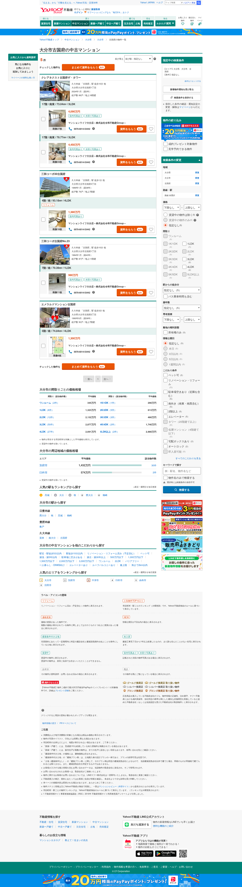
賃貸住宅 (45, 23)
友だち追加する (140, 824)
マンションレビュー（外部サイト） (115, 786)
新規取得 (95, 9)
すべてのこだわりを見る (188, 458)
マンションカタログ (50, 840)
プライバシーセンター (86, 866)
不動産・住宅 (46, 821)
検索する (184, 490)
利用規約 (106, 866)
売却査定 (148, 23)
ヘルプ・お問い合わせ (181, 866)
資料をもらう (131, 129)
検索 (199, 3)
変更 (197, 172)
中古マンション (80, 23)
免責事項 (144, 866)
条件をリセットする (193, 81)
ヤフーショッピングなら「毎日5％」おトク (108, 12)
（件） (49, 402)
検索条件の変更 (172, 160)
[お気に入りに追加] (151, 129)
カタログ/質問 (163, 23)
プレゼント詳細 (62, 690)
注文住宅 (128, 23)
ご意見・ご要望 (159, 866)
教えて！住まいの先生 (76, 840)
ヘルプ (159, 2)
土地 (137, 23)
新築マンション (62, 23)
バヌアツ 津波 (189, 2)
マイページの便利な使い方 (23, 77)
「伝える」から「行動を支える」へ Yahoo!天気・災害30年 (69, 2)
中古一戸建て (113, 23)
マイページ (185, 107)
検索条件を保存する (123, 54)
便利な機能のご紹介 (163, 825)
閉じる (105, 56)
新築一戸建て (97, 23)
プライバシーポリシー (60, 866)
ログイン (78, 12)
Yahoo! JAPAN (147, 2)
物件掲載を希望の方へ (125, 866)
